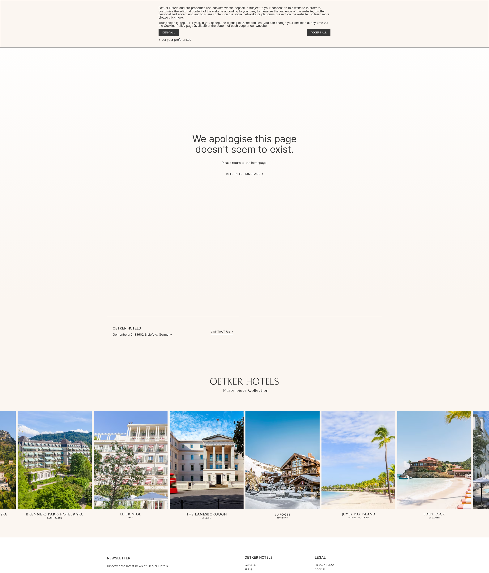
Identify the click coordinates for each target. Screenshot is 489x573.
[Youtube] (237, 370)
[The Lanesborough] (206, 516)
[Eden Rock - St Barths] (434, 516)
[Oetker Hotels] (244, 385)
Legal (320, 557)
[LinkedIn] (252, 370)
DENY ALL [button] (168, 32)
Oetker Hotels (258, 557)
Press (248, 569)
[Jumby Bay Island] (358, 516)
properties (198, 8)
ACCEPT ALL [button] (319, 32)
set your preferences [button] (176, 39)
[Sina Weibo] (267, 370)
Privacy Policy (325, 564)
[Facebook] (244, 370)
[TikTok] (221, 370)
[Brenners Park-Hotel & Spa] (55, 516)
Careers (250, 564)
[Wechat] (260, 370)
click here (176, 17)
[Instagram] (229, 370)
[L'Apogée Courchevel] (282, 516)
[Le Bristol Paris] (131, 516)
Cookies (320, 569)
